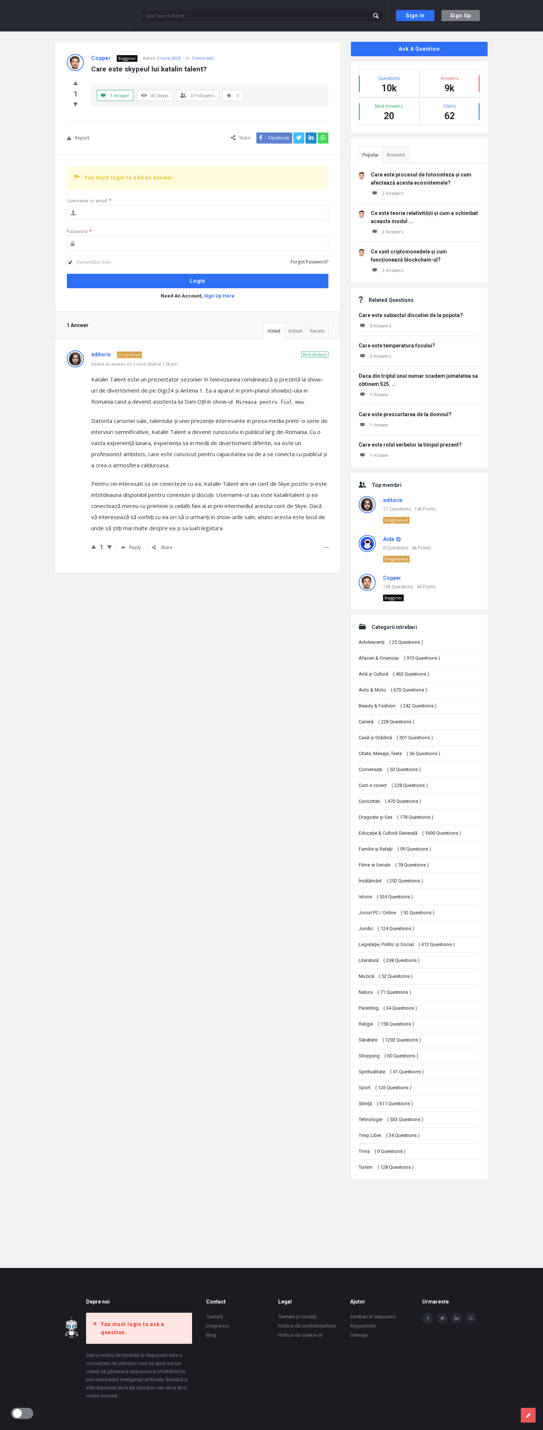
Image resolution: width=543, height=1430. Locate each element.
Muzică (386, 976)
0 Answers (380, 326)
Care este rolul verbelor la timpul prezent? (410, 445)
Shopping (388, 1056)
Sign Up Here (219, 296)
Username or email (89, 201)
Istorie (386, 896)
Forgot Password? (309, 262)
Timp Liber (389, 1135)
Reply (135, 547)
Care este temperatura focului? (397, 346)
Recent (317, 331)
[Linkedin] (456, 1318)
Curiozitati (390, 801)
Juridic (386, 928)
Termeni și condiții (297, 1316)
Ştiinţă (386, 1103)
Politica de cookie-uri (300, 1335)
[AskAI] (92, 15)
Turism (386, 1167)
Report (82, 138)
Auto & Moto (393, 690)
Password (79, 231)
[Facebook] (427, 1318)
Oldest (295, 331)
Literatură (389, 960)
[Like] (75, 83)
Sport (385, 1087)
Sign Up (460, 15)
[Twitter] (442, 1318)
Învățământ (391, 881)
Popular (370, 155)
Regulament (363, 1326)
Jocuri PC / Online (396, 912)
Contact (214, 1316)
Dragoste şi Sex (396, 817)
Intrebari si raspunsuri (373, 1316)
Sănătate (390, 1040)
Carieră (386, 721)
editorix (392, 500)
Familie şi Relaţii (395, 849)
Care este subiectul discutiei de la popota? (411, 315)
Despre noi (217, 1326)
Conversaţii (203, 58)
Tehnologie (391, 1119)
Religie (386, 1024)
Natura (385, 992)
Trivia (382, 1151)
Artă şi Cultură (394, 674)
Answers (395, 155)
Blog (211, 1335)
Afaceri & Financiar (399, 658)
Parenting (388, 1008)
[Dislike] (75, 104)
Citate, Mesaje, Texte (399, 753)
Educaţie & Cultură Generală (410, 833)
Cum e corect (393, 785)
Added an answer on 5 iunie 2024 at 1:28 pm (134, 364)
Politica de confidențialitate (307, 1326)
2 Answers (392, 193)
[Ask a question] (528, 1415)
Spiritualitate (391, 1071)
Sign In (415, 15)
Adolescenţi (391, 642)
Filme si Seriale (394, 865)
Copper (392, 578)
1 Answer (379, 394)
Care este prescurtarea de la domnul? (405, 414)
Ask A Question (419, 49)
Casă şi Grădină (396, 737)
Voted (273, 331)
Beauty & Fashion (398, 706)
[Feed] (471, 1318)
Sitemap (359, 1335)
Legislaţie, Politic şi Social (407, 944)
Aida (388, 539)
